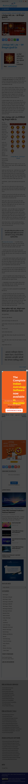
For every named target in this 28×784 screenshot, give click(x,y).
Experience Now (14, 411)
